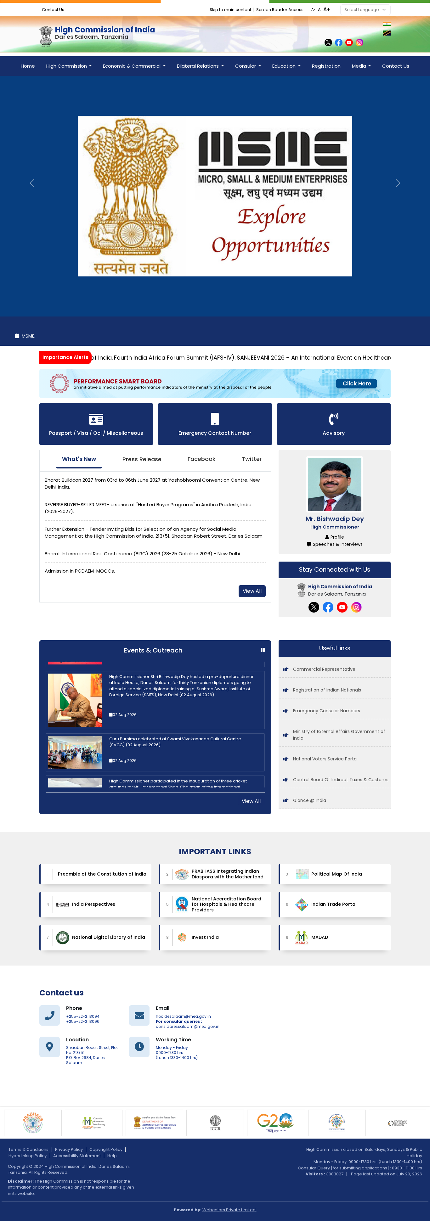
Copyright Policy (105, 1149)
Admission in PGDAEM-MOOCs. (80, 571)
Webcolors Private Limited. (229, 1210)
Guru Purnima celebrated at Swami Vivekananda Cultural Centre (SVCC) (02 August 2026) (175, 697)
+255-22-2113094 (82, 1016)
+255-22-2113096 (82, 1021)
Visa (82, 433)
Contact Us (53, 10)
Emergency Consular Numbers (326, 711)
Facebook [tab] (202, 459)
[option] (155, 707)
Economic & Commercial (132, 66)
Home (28, 66)
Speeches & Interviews (338, 544)
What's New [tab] (79, 459)
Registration (326, 66)
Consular (246, 66)
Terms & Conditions (28, 1149)
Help (112, 1156)
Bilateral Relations (198, 66)
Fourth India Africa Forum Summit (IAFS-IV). (142, 357)
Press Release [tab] (141, 459)
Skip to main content (230, 10)
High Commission (67, 66)
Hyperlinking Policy (27, 1156)
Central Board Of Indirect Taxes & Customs (340, 779)
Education (284, 66)
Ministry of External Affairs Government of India (339, 734)
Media (359, 66)
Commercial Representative (324, 669)
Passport (61, 433)
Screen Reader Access (279, 10)
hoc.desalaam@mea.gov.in (183, 1016)
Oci (97, 433)
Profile (337, 537)
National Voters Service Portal (325, 759)
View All (252, 591)
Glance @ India (309, 800)
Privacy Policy (69, 1149)
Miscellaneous (125, 433)
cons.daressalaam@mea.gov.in (187, 1026)
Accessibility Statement (77, 1156)
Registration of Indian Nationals (327, 690)
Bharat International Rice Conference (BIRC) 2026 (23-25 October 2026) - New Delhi (142, 553)
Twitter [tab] (252, 459)
